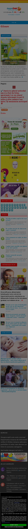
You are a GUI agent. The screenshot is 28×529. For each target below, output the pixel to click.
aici (7, 508)
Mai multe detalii (16, 502)
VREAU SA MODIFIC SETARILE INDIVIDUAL (14, 526)
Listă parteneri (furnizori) (6, 522)
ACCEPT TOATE (14, 524)
